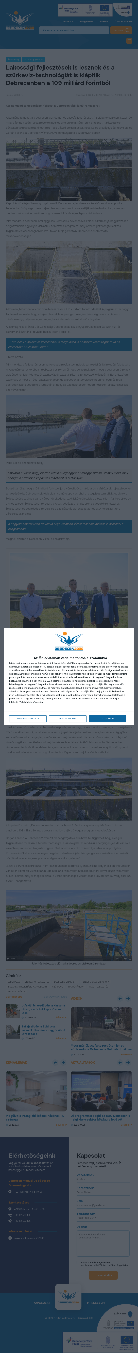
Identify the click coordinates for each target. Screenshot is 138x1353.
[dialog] (69, 676)
